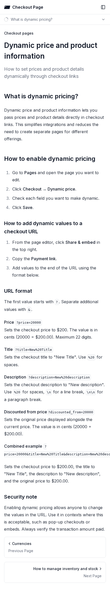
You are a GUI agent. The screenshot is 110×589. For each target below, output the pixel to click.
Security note (20, 497)
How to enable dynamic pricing (49, 158)
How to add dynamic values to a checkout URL (43, 227)
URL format (18, 291)
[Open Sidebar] (103, 7)
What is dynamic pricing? (41, 96)
